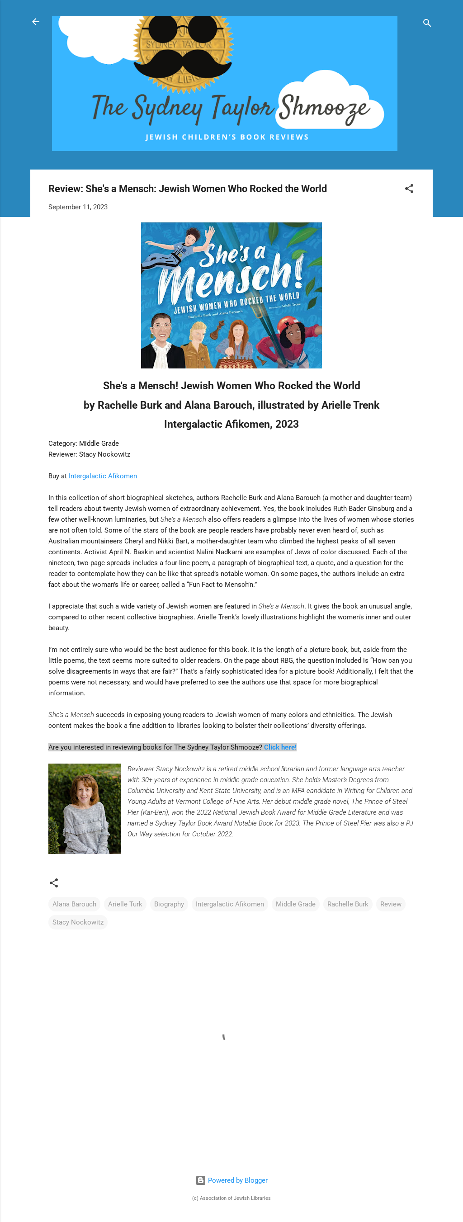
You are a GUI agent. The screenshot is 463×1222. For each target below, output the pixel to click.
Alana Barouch (74, 904)
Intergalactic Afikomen (103, 476)
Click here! (280, 747)
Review (391, 904)
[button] (409, 190)
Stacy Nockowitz (78, 922)
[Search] (427, 24)
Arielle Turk (125, 904)
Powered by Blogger (237, 1180)
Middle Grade (296, 904)
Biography (169, 904)
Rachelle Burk (348, 904)
